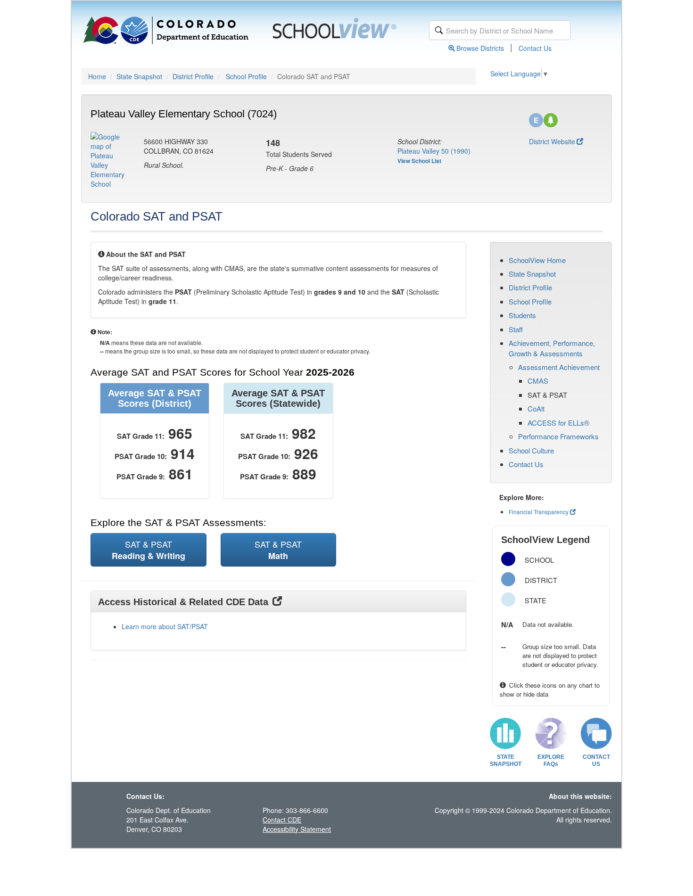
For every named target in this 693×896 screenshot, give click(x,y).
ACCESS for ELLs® (558, 422)
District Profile (193, 76)
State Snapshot (139, 76)
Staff (516, 329)
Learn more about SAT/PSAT (165, 626)
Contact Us (535, 48)
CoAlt (536, 408)
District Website (552, 141)
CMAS (538, 381)
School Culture (531, 450)
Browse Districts (480, 48)
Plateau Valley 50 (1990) (433, 151)
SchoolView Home (537, 260)
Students (522, 315)
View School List (419, 160)
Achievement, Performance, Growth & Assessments (552, 348)
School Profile (246, 76)
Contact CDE (282, 819)
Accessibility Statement (297, 829)
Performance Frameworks (558, 436)
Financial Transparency (539, 512)
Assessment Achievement (559, 367)
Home (97, 76)
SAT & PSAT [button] (148, 550)
